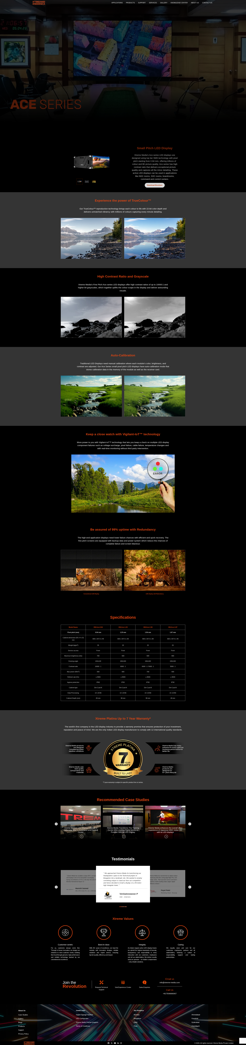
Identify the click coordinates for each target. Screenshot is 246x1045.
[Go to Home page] (41, 3)
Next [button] (189, 887)
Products (130, 3)
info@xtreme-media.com (170, 983)
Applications (117, 3)
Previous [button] (56, 887)
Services (153, 3)
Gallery (163, 3)
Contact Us (207, 3)
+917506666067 (170, 994)
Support (142, 3)
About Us (195, 3)
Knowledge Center (179, 3)
